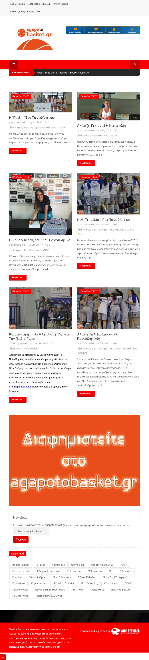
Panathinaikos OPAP (102, 564)
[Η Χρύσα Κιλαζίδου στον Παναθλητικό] (40, 204)
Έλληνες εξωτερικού (48, 571)
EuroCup (46, 4)
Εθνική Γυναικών (62, 577)
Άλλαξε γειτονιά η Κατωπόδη (101, 125)
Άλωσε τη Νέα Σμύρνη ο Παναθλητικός (97, 336)
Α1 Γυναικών (74, 571)
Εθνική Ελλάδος (87, 577)
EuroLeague (34, 4)
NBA (38, 11)
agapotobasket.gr (22, 386)
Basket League (17, 4)
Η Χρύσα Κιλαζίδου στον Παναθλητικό (39, 239)
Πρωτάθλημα (31, 127)
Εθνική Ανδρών (37, 577)
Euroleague (58, 564)
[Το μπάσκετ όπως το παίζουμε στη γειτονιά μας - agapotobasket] (35, 38)
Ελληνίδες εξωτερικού (114, 577)
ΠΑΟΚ (128, 583)
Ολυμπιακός (111, 583)
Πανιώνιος (114, 348)
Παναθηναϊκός (20, 589)
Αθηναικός (126, 571)
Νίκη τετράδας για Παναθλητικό (103, 219)
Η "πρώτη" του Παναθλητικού (32, 117)
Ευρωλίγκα (18, 583)
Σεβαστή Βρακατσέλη (21, 343)
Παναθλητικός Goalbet (53, 127)
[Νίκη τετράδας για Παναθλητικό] (108, 194)
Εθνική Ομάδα (60, 4)
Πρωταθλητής (20, 595)
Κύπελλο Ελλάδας (64, 583)
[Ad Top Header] (103, 30)
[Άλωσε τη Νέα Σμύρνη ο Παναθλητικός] (108, 308)
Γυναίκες (18, 127)
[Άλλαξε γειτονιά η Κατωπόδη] (108, 106)
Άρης (81, 233)
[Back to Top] (3, 657)
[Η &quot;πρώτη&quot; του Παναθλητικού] (40, 102)
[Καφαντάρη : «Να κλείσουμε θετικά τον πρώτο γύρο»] (40, 308)
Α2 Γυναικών (95, 571)
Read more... (18, 150)
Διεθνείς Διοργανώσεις (22, 11)
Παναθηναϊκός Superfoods (50, 589)
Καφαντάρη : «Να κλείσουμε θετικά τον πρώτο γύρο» (39, 336)
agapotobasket (17, 122)
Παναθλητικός (20, 96)
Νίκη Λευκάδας (89, 583)
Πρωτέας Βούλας (120, 589)
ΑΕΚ (110, 571)
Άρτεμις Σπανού (21, 571)
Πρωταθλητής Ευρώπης (48, 595)
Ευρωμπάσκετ (39, 583)
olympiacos (77, 564)
